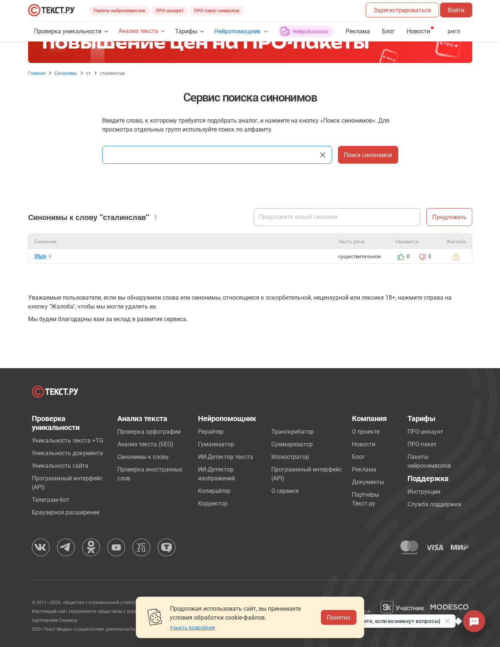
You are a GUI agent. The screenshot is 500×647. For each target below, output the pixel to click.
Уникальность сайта (60, 465)
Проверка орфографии (149, 431)
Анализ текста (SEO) (145, 444)
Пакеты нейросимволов (119, 10)
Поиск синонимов (368, 154)
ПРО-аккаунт (170, 10)
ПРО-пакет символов (216, 10)
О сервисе (285, 490)
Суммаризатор (292, 444)
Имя (40, 256)
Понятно (338, 617)
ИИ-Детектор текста (225, 456)
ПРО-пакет (422, 444)
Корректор (213, 503)
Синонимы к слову (143, 456)
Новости (363, 444)
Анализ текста (138, 30)
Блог (388, 31)
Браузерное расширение (65, 512)
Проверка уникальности (68, 31)
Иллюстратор (290, 456)
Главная (37, 73)
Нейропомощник (237, 31)
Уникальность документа (67, 453)
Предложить (449, 217)
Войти (456, 10)
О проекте (365, 431)
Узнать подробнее (192, 627)
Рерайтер (211, 431)
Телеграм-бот (50, 499)
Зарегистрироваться (402, 10)
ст (88, 73)
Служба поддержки (434, 504)
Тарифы (186, 31)
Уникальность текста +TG (67, 440)
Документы (368, 482)
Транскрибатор (292, 431)
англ (453, 31)
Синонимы (65, 73)
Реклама (358, 31)
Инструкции (423, 491)
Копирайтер (214, 490)
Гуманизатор (216, 444)
